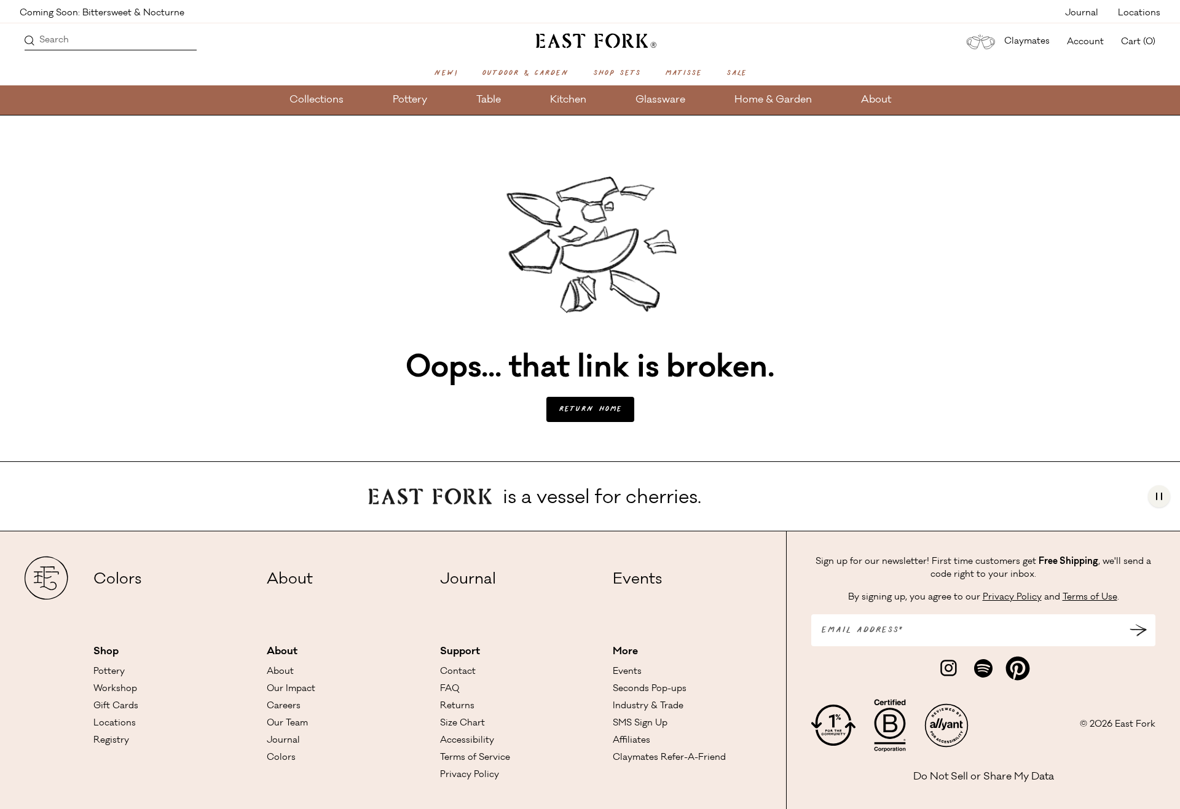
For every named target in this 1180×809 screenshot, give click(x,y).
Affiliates (631, 741)
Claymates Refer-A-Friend (669, 758)
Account (1085, 42)
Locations (1139, 12)
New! (445, 73)
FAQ (449, 689)
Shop (106, 652)
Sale (736, 73)
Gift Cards (115, 706)
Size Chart (462, 723)
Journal (1081, 12)
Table (488, 100)
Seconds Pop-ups (649, 689)
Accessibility (467, 741)
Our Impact (291, 689)
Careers (284, 706)
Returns (457, 706)
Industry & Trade (648, 706)
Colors (117, 580)
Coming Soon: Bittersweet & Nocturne (102, 12)
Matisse (683, 73)
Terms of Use (1090, 597)
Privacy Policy (469, 775)
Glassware (660, 100)
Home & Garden (773, 100)
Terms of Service (475, 758)
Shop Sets (616, 73)
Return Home (590, 409)
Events (637, 580)
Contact (458, 672)
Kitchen (568, 100)
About (876, 100)
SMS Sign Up (640, 723)
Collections (316, 100)
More (625, 652)
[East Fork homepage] (590, 39)
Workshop (115, 689)
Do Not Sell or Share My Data (983, 777)
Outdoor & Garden (525, 73)
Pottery (410, 100)
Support (460, 652)
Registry (111, 741)
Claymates (1027, 41)
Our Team (287, 723)
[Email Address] (1138, 630)
